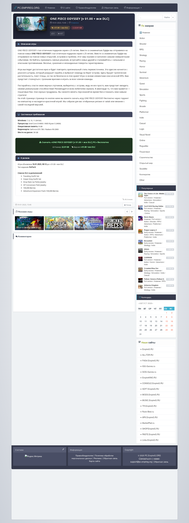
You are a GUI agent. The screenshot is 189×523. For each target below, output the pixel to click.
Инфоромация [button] (133, 7)
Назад (128, 205)
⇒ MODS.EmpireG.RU (149, 394)
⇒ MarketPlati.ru (146, 423)
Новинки (51, 7)
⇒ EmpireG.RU (146, 349)
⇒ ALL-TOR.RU (146, 354)
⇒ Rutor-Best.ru (146, 411)
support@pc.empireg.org (141, 461)
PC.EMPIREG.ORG (28, 7)
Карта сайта (94, 461)
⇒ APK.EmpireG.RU (148, 417)
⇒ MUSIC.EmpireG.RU (149, 400)
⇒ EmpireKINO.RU (147, 377)
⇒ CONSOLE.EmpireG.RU (151, 383)
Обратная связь (110, 7)
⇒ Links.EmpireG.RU (148, 440)
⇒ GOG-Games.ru (147, 371)
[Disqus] (74, 275)
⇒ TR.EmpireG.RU (147, 406)
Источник (129, 199)
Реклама (97, 458)
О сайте (66, 7)
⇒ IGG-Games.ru (147, 366)
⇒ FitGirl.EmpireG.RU (149, 360)
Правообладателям (87, 7)
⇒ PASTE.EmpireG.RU (149, 434)
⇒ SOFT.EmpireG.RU (149, 388)
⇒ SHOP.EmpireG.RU (149, 428)
